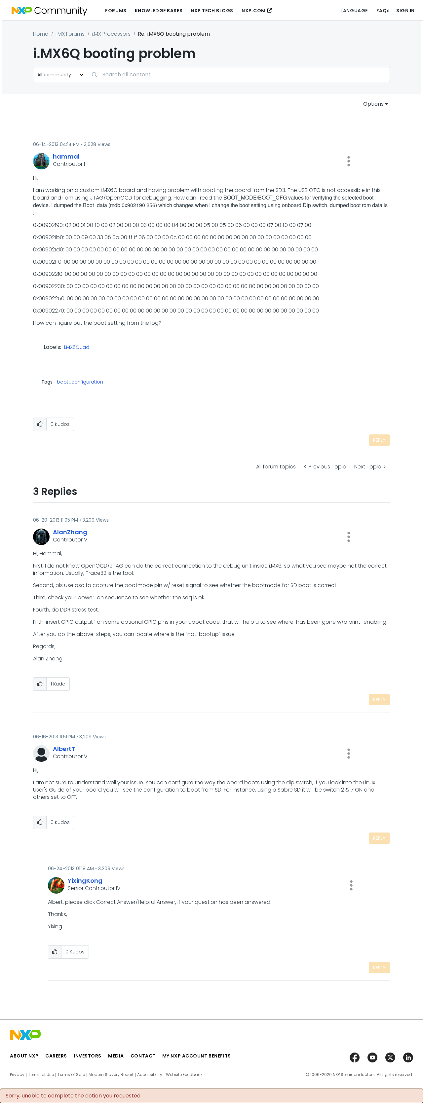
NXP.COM (254, 10)
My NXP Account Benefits (196, 1056)
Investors (87, 1056)
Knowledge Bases (158, 10)
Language (353, 10)
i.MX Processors (111, 34)
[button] (348, 161)
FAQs (383, 10)
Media (116, 1056)
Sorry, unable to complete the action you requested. (73, 1095)
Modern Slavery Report (111, 1075)
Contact (143, 1056)
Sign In (405, 10)
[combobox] (238, 74)
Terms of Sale (71, 1075)
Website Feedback (184, 1075)
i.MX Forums (70, 34)
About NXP (24, 1056)
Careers (56, 1056)
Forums (115, 10)
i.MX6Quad (76, 348)
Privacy (17, 1075)
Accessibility (149, 1075)
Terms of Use (41, 1075)
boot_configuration (80, 382)
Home (40, 34)
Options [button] (373, 104)
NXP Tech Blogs (212, 10)
